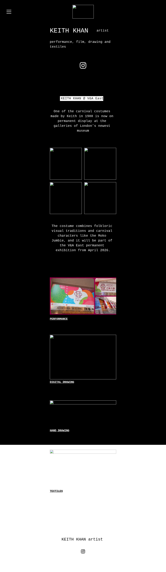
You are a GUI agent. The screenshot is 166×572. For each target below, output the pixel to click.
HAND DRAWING (59, 430)
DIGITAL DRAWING (62, 382)
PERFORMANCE (59, 318)
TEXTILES (56, 491)
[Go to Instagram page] (83, 65)
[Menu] (8, 12)
